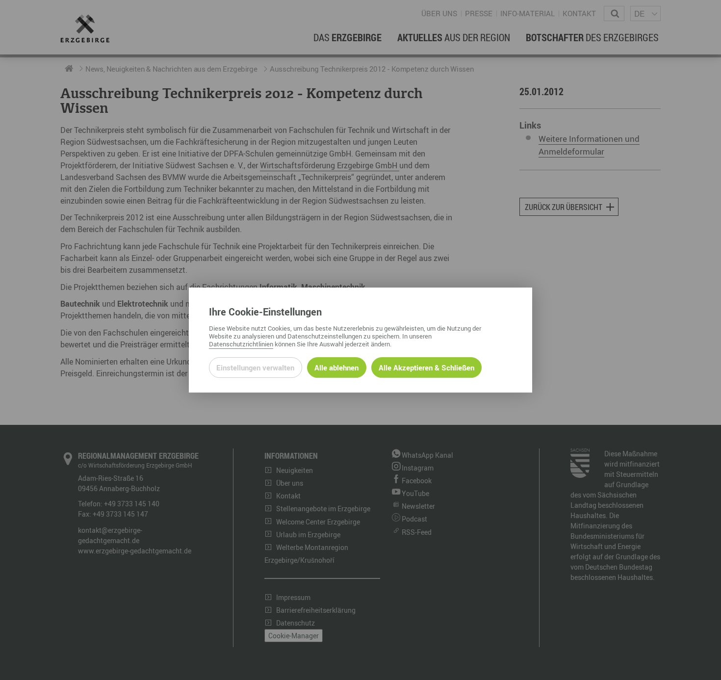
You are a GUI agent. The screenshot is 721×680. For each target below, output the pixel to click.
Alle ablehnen (336, 367)
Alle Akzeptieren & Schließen (426, 367)
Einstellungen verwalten (255, 367)
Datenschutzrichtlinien (241, 344)
